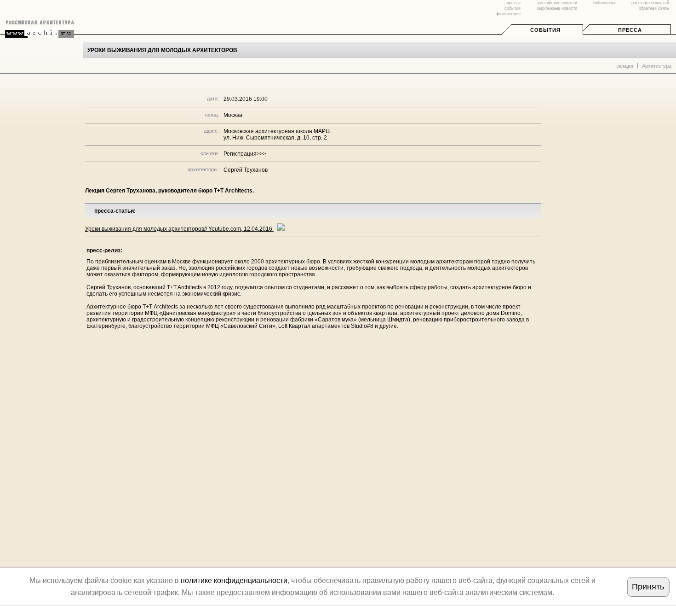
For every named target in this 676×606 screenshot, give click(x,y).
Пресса (630, 30)
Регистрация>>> (244, 154)
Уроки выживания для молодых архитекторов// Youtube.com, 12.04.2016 (179, 229)
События (545, 30)
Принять (648, 586)
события (512, 8)
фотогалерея (508, 14)
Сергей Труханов (245, 170)
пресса (514, 2)
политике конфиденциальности (234, 580)
